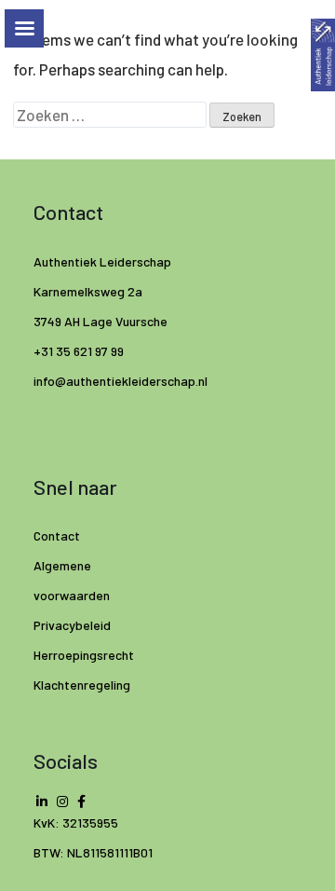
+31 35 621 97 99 (79, 351)
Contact (57, 535)
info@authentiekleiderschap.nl (122, 381)
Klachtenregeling (82, 684)
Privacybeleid (72, 625)
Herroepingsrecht (84, 655)
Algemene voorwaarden (72, 580)
